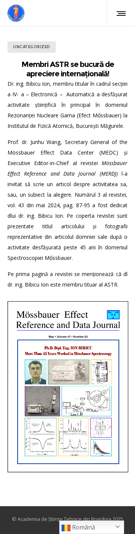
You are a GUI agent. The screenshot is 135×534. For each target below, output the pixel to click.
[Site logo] (16, 13)
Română (82, 527)
